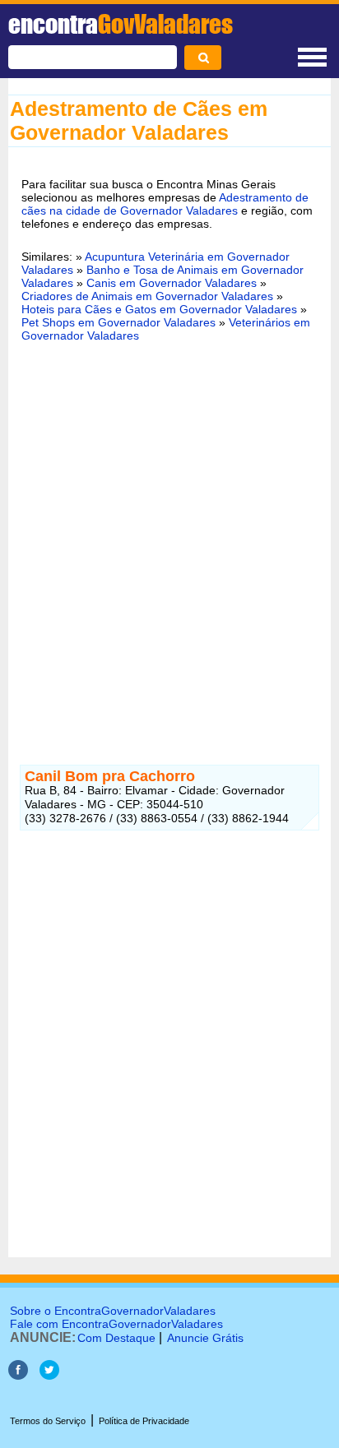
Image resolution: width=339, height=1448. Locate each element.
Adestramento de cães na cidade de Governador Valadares (165, 204)
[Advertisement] (169, 536)
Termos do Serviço (48, 1421)
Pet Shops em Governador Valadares (118, 322)
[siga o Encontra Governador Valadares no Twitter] (49, 1375)
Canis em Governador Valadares (171, 282)
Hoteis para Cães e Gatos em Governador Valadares (159, 309)
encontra (120, 23)
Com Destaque (116, 1337)
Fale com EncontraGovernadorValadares (116, 1323)
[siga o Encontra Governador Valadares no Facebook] (18, 1375)
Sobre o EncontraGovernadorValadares (113, 1310)
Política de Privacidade (144, 1421)
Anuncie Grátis (205, 1337)
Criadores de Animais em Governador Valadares (147, 296)
